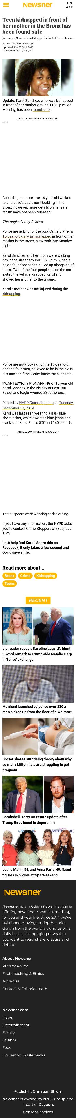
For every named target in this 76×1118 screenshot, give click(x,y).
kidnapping (11, 294)
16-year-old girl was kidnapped (26, 236)
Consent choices (38, 1112)
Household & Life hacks (23, 1055)
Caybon (46, 1104)
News (19, 38)
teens (10, 583)
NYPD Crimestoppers (36, 402)
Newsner (7, 38)
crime (25, 576)
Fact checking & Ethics (23, 973)
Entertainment (15, 1025)
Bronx (9, 576)
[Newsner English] (37, 5)
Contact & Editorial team (24, 988)
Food (7, 1047)
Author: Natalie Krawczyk (18, 43)
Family (8, 1032)
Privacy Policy (15, 966)
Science (9, 1040)
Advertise (11, 981)
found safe (41, 109)
